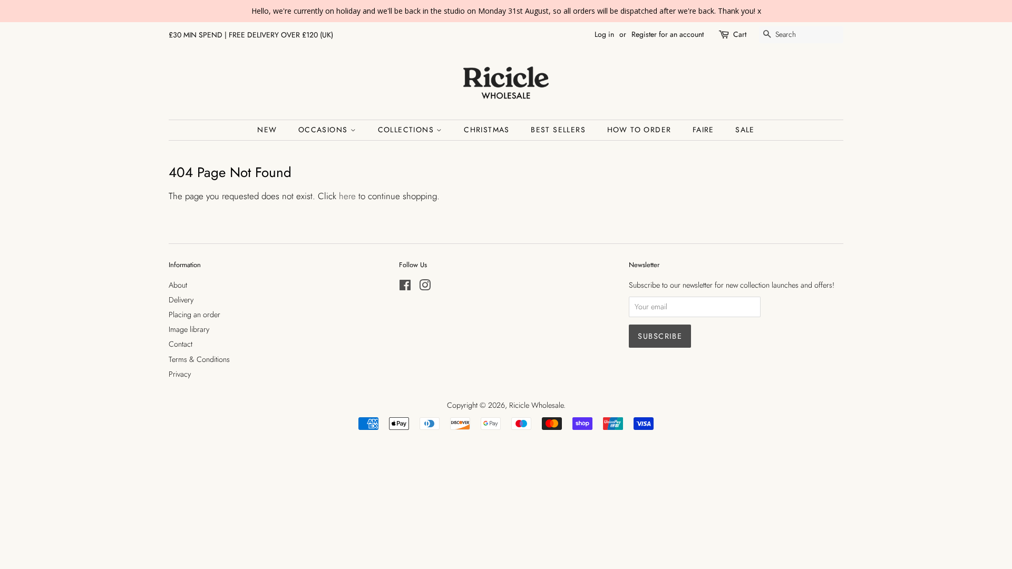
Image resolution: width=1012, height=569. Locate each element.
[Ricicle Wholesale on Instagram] (425, 287)
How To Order (639, 129)
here (347, 196)
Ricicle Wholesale (536, 405)
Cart (739, 34)
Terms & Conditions (199, 359)
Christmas (487, 129)
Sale (745, 129)
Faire (703, 129)
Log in (604, 34)
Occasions (324, 129)
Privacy (180, 374)
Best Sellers (558, 129)
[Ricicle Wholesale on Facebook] (405, 287)
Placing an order (194, 314)
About (178, 285)
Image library (189, 329)
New (267, 129)
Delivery (181, 300)
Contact (180, 344)
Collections (407, 129)
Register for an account (667, 34)
